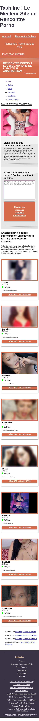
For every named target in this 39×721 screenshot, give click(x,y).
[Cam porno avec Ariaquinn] (19, 513)
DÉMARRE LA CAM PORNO (20, 295)
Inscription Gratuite (13, 54)
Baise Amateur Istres (8, 523)
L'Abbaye (11, 92)
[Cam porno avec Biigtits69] (19, 559)
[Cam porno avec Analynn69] (19, 373)
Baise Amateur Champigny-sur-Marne (12, 616)
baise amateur (13, 99)
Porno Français (21, 667)
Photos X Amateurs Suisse (21, 706)
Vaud (10, 89)
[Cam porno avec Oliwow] (19, 280)
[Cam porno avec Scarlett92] (19, 326)
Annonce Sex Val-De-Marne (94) (22, 682)
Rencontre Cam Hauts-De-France (21, 703)
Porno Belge (21, 673)
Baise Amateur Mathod (8, 383)
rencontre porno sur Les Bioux (26, 635)
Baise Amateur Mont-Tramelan (10, 337)
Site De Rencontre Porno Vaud (21, 688)
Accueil (6, 36)
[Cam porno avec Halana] (19, 466)
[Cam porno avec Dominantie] (19, 606)
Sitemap (22, 676)
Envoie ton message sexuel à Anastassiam (19, 211)
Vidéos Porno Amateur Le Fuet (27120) (21, 700)
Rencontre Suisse (25, 36)
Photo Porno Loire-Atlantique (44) (21, 697)
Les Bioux (11, 96)
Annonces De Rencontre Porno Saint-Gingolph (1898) (22, 710)
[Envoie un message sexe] (19, 136)
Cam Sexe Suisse (21, 691)
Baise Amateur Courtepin (9, 570)
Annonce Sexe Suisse (21, 685)
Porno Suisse (22, 670)
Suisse (10, 85)
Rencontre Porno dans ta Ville (19, 45)
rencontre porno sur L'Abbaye (26, 639)
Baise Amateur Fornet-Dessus (10, 430)
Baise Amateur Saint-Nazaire (10, 290)
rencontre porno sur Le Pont (25, 632)
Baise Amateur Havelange (9, 477)
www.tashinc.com (8, 714)
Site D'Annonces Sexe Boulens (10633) (21, 694)
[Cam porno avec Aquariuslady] (19, 419)
